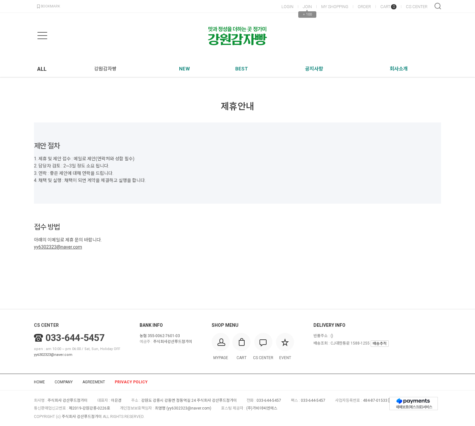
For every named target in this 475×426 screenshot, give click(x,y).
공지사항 (314, 69)
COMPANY (64, 382)
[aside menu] (42, 35)
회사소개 (399, 69)
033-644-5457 (75, 337)
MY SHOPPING (334, 6)
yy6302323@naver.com (53, 355)
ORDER (364, 6)
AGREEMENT (93, 382)
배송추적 (380, 343)
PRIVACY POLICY (131, 382)
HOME (39, 382)
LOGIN (287, 6)
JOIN (307, 6)
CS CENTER (417, 6)
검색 (438, 6)
